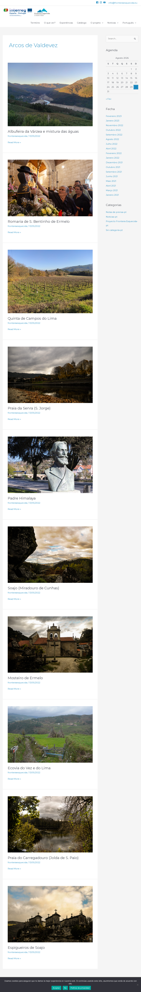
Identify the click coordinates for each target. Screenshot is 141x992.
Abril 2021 (111, 185)
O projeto (96, 22)
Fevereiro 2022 (114, 153)
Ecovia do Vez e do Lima (29, 768)
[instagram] (101, 2)
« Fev (108, 99)
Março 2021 (112, 190)
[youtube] (104, 2)
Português (128, 22)
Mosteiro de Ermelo (25, 678)
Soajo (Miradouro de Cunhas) (33, 588)
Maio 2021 (111, 181)
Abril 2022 (111, 148)
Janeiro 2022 (112, 157)
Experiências (66, 22)
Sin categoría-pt (114, 230)
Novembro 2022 (114, 125)
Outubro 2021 (113, 167)
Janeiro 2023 (112, 120)
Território (35, 22)
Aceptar (56, 988)
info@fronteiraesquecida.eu (123, 3)
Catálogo (81, 22)
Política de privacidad (80, 988)
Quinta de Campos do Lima (32, 318)
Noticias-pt (111, 216)
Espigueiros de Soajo (26, 947)
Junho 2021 (112, 176)
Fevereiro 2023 (114, 116)
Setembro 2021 (114, 171)
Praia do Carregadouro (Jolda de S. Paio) (43, 858)
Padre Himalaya (22, 498)
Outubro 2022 (113, 130)
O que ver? (49, 22)
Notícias (111, 22)
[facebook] (97, 2)
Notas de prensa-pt (116, 212)
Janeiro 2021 (112, 195)
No (65, 988)
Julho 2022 (111, 144)
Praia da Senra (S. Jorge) (29, 408)
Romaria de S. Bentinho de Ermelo (39, 221)
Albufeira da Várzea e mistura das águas (43, 131)
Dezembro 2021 (114, 162)
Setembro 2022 (114, 134)
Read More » (14, 142)
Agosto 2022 (112, 139)
